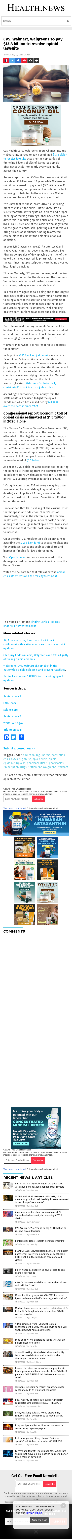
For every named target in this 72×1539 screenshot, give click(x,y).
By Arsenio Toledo (34, 1406)
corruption (58, 755)
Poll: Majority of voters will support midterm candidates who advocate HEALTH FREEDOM (39, 1401)
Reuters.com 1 (12, 696)
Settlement (35, 767)
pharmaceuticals (37, 763)
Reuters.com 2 (12, 716)
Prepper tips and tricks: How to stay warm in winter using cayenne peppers (39, 1427)
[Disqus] (36, 977)
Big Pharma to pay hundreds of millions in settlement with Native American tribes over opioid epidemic (34, 644)
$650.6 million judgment (33, 355)
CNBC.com (9, 703)
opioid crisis (39, 759)
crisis (6, 759)
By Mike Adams (33, 1263)
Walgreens (49, 767)
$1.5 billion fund (30, 542)
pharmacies (56, 763)
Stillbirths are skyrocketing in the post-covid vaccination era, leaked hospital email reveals (39, 1185)
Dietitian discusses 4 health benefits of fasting (39, 1241)
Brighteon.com (12, 729)
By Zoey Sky (32, 1244)
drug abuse (24, 759)
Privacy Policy (34, 1513)
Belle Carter (24, 54)
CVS (13, 759)
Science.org (10, 709)
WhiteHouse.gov (13, 723)
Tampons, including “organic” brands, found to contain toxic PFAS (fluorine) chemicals (39, 1389)
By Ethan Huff (32, 1190)
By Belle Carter (33, 1222)
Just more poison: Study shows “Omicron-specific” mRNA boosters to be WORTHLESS (38, 1440)
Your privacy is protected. (14, 808)
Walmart (62, 767)
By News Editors (34, 1362)
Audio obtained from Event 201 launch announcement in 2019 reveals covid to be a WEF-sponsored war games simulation (41, 1327)
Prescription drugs (15, 767)
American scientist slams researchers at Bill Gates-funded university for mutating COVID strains (38, 1215)
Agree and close (39, 1520)
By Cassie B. (32, 1276)
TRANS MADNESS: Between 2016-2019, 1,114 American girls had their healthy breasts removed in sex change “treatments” (41, 1199)
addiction (29, 755)
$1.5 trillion (33, 460)
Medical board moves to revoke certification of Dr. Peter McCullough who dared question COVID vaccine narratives (42, 1311)
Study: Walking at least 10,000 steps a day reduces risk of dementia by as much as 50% (39, 1414)
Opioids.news (17, 557)
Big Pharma (43, 755)
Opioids (20, 763)
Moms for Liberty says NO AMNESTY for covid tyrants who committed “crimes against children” (41, 1297)
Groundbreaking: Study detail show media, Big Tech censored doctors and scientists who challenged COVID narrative (39, 1355)
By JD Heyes (32, 1318)
